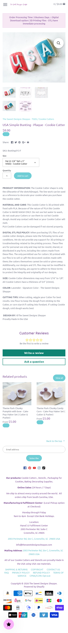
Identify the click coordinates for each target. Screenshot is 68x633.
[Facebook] (25, 467)
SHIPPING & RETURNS (16, 569)
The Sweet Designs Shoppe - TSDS (20, 118)
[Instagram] (39, 467)
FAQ (6, 572)
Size (4, 155)
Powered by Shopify (34, 586)
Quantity (7, 170)
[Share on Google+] (24, 141)
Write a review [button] (34, 353)
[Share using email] (28, 141)
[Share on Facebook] (12, 141)
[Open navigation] (5, 4)
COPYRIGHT (37, 569)
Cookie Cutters (46, 118)
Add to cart (22, 175)
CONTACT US (53, 569)
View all (59, 377)
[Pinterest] (29, 467)
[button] (59, 43)
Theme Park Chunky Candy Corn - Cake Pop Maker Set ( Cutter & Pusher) (51, 411)
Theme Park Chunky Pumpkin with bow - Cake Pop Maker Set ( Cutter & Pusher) (15, 413)
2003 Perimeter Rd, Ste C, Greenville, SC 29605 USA (34, 538)
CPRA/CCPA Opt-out (40, 575)
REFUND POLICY (41, 572)
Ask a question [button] (34, 361)
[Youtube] (34, 467)
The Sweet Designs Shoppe (43, 583)
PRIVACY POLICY (21, 572)
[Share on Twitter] (16, 141)
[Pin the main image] (19, 141)
